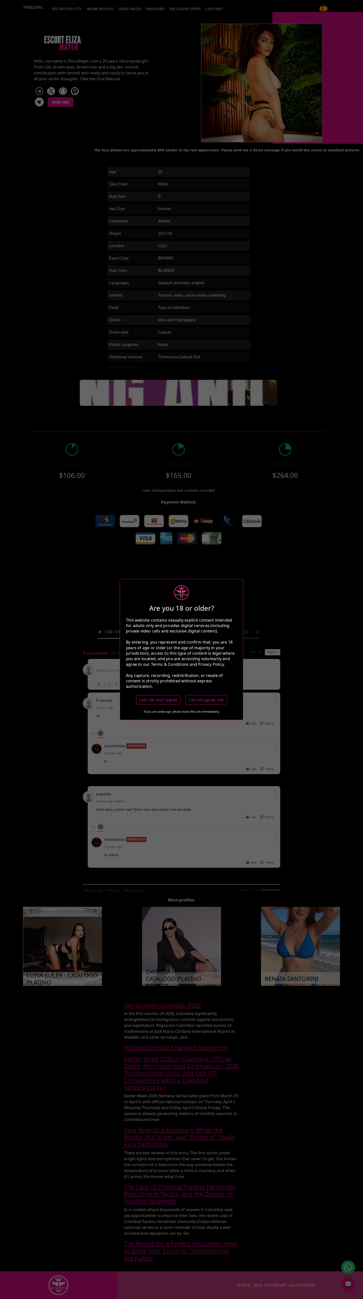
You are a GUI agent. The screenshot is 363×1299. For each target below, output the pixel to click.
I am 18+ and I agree (158, 699)
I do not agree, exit (206, 699)
